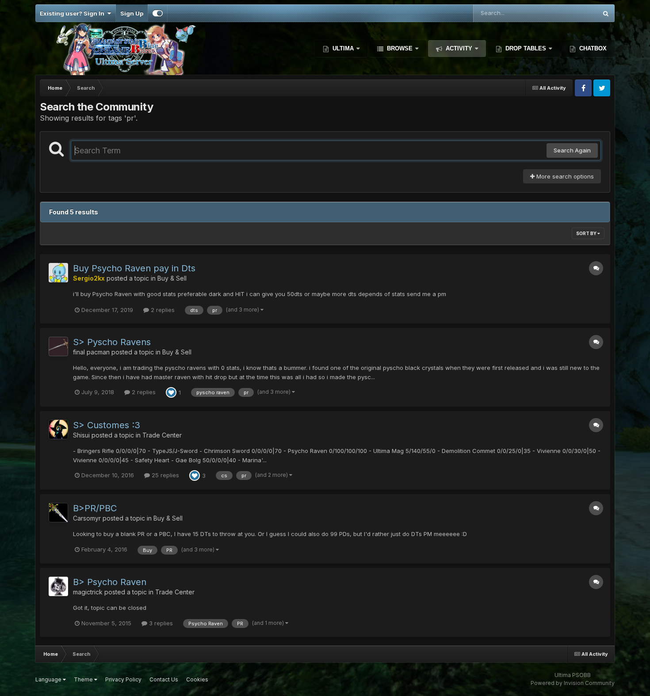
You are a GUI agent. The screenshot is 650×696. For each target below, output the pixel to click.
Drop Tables (526, 48)
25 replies (164, 475)
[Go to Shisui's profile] (58, 429)
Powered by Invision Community (573, 683)
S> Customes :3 (106, 425)
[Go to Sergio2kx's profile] (58, 272)
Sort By (586, 233)
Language (49, 679)
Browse (399, 48)
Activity (459, 48)
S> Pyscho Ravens (112, 342)
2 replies (162, 309)
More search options (564, 176)
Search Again (572, 150)
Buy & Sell (172, 278)
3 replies (160, 623)
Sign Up (131, 13)
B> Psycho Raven (109, 582)
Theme (84, 679)
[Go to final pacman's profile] (58, 346)
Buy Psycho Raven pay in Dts (134, 268)
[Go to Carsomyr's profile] (58, 512)
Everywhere (569, 13)
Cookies (197, 679)
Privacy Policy (123, 679)
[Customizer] (157, 13)
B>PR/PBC (95, 508)
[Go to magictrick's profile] (58, 586)
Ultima (343, 48)
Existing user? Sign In (73, 13)
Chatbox (592, 48)
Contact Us (163, 679)
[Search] (606, 13)
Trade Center (162, 435)
